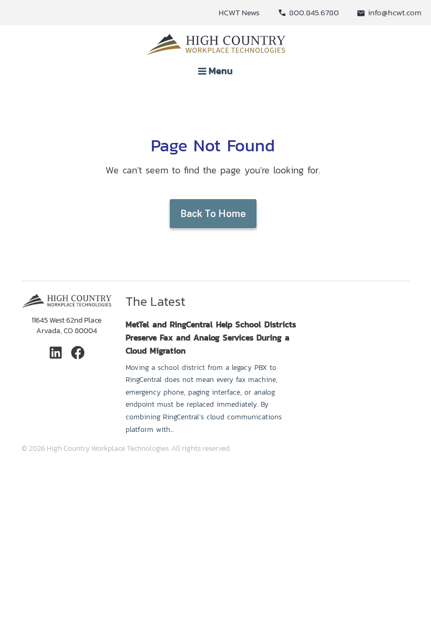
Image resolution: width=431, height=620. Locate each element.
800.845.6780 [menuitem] (314, 12)
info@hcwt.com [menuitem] (395, 12)
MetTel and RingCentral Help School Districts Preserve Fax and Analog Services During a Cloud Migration (211, 337)
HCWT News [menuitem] (239, 12)
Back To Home (213, 213)
